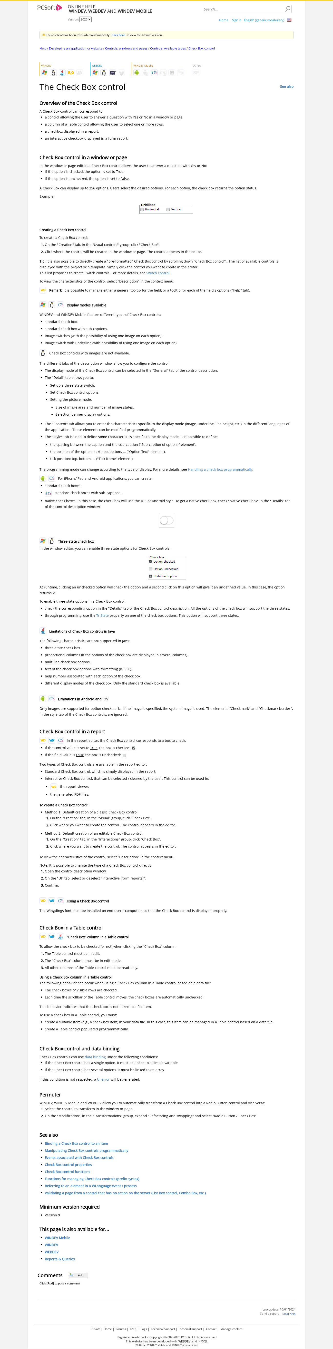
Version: (73, 19)
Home (223, 20)
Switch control (157, 273)
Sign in (237, 20)
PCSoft (95, 1329)
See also (287, 86)
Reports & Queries (60, 1259)
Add (80, 1275)
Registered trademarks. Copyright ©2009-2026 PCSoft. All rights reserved (166, 1337)
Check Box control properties (68, 1164)
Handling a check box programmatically (220, 469)
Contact (211, 1329)
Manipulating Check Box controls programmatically (86, 1150)
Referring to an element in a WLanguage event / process (91, 1185)
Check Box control (201, 48)
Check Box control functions (67, 1171)
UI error (103, 1079)
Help (42, 48)
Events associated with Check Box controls (79, 1157)
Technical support (190, 1329)
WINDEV (51, 1244)
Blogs (143, 1329)
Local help (288, 1314)
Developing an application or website (75, 48)
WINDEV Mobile (57, 1237)
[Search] (287, 9)
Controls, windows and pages (126, 48)
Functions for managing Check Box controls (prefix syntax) (92, 1178)
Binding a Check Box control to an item (76, 1143)
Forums (121, 1329)
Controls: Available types (168, 48)
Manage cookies (231, 1329)
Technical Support (163, 1329)
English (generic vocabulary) (264, 20)
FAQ (133, 1329)
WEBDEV (52, 1252)
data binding (95, 1057)
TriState (102, 615)
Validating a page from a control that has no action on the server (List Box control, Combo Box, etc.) (125, 1193)
